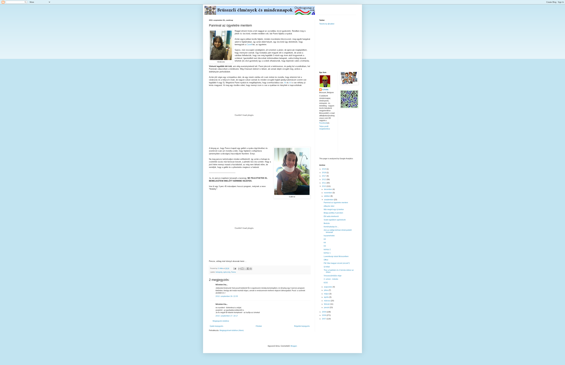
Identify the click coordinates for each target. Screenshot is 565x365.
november (328, 193)
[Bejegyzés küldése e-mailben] (235, 268)
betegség (219, 272)
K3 (325, 246)
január (327, 307)
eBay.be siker (329, 206)
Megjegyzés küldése (221, 321)
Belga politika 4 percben (333, 213)
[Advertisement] (341, 48)
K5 (325, 239)
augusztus (328, 287)
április (326, 297)
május (326, 294)
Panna (233, 272)
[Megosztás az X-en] (245, 268)
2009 (324, 312)
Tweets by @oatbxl (326, 24)
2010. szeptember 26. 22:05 (227, 296)
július (326, 290)
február (327, 304)
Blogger (294, 346)
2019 (324, 169)
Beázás (327, 223)
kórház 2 (327, 249)
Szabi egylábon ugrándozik (335, 220)
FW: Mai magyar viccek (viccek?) (337, 263)
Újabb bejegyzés (216, 326)
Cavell (249, 44)
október (327, 196)
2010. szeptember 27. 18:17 (227, 316)
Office (326, 260)
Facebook (323, 123)
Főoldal (259, 326)
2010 (324, 186)
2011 (324, 183)
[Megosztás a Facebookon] (247, 268)
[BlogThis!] (242, 268)
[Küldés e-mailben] (239, 268)
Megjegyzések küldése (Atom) (232, 330)
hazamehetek (329, 236)
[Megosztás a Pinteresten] (250, 268)
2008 (324, 315)
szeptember (329, 200)
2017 (324, 176)
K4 (325, 243)
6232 (326, 283)
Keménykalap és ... (331, 227)
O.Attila (325, 90)
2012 (324, 179)
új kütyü (327, 267)
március (327, 301)
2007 (324, 319)
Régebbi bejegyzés (302, 326)
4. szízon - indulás (331, 279)
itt (290, 83)
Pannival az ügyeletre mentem (336, 203)
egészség (226, 272)
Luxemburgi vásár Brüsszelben (336, 256)
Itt (285, 83)
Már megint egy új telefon (334, 209)
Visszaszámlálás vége (333, 276)
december (328, 189)
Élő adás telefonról (331, 216)
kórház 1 (327, 253)
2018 (324, 173)
